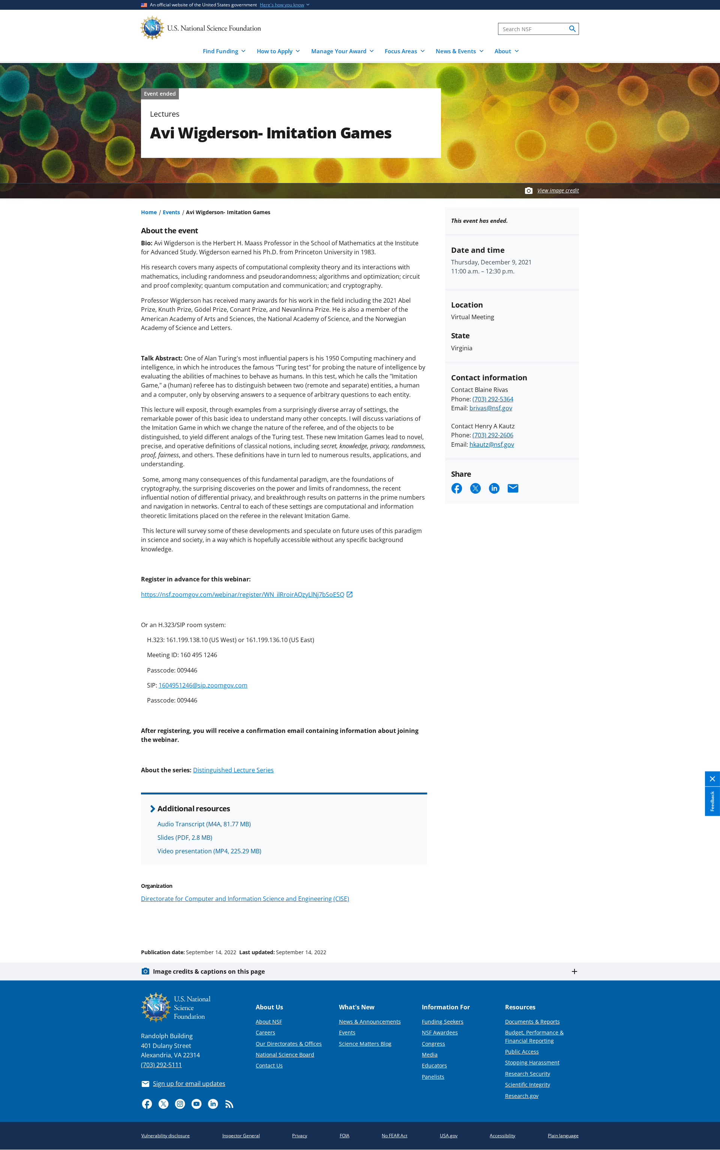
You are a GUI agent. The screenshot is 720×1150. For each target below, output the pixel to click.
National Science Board (285, 1054)
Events (171, 212)
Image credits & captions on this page (209, 971)
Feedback (712, 801)
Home (149, 212)
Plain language (563, 1135)
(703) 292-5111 (161, 1065)
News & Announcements (370, 1021)
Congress (433, 1043)
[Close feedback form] (712, 779)
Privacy (299, 1135)
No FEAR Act (394, 1135)
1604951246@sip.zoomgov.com (203, 685)
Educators (434, 1065)
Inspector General (241, 1135)
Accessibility (502, 1135)
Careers (265, 1032)
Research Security (527, 1073)
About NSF (269, 1021)
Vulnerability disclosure (165, 1135)
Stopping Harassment (532, 1062)
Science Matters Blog (365, 1043)
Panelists (433, 1076)
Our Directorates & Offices (289, 1043)
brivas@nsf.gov (491, 408)
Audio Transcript (204, 824)
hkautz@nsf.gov (492, 444)
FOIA (345, 1135)
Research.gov (521, 1095)
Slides (185, 837)
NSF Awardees (440, 1032)
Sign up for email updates (189, 1083)
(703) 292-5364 (492, 399)
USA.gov (449, 1135)
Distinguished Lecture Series (233, 770)
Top (703, 924)
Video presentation (209, 851)
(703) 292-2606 (492, 435)
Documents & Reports (532, 1021)
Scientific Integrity (527, 1084)
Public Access (522, 1051)
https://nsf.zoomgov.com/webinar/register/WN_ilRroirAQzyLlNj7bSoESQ (242, 594)
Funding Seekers (443, 1021)
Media (430, 1054)
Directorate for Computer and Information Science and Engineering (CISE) (245, 899)
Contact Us (269, 1065)
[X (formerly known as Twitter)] (164, 1104)
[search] (572, 28)
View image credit (558, 190)
